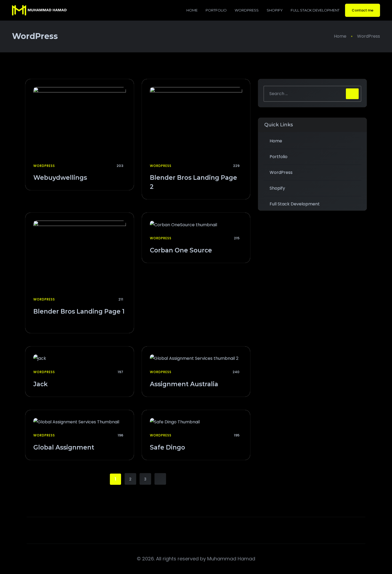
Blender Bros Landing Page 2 (193, 182)
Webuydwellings (61, 177)
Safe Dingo (168, 447)
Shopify (275, 10)
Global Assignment (64, 447)
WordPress (247, 10)
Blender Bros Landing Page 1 (79, 311)
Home (192, 10)
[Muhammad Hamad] (39, 10)
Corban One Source (182, 250)
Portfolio (216, 10)
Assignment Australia (185, 384)
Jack (41, 384)
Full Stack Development (315, 10)
